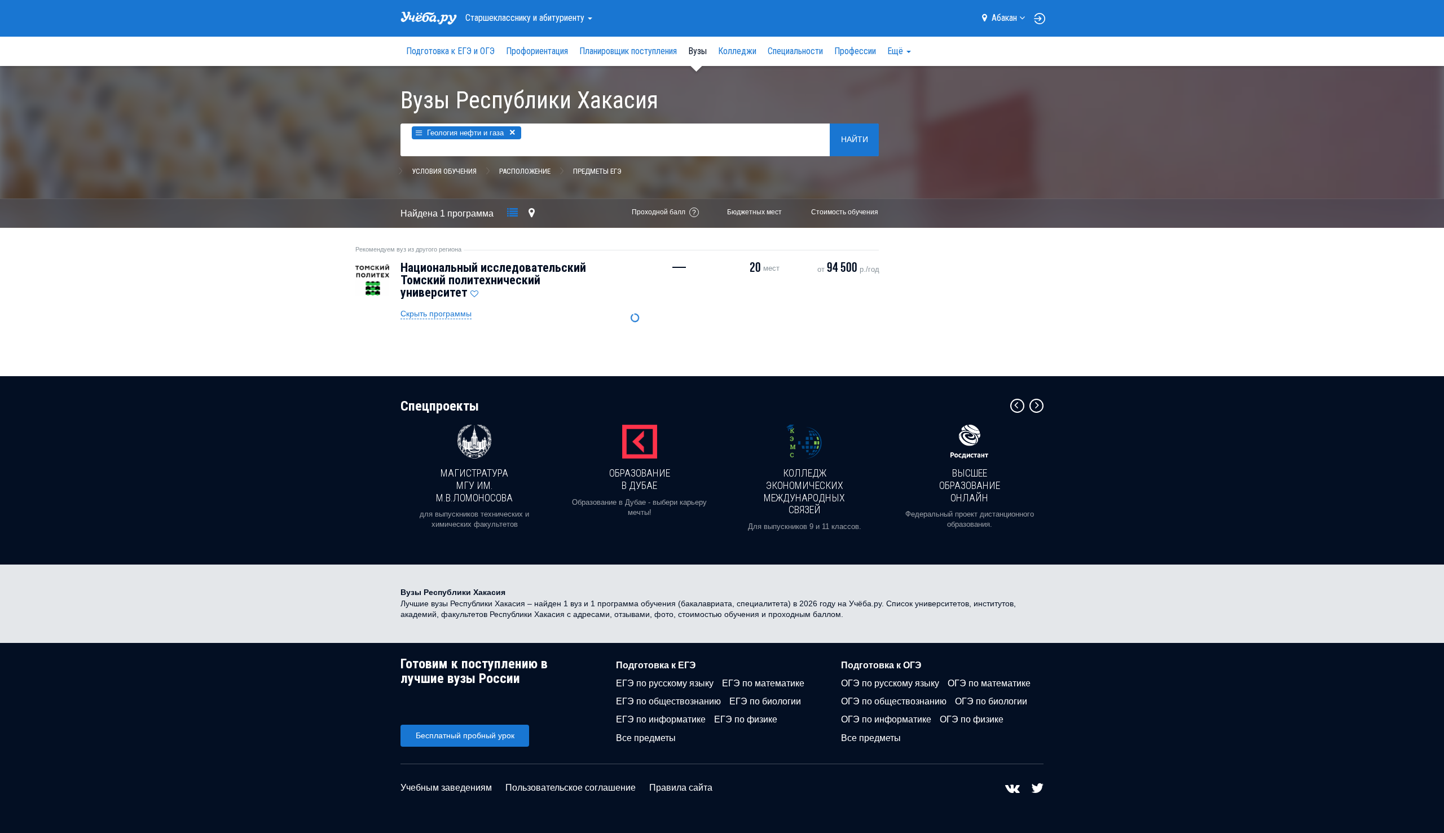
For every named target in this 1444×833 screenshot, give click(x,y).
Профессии (855, 51)
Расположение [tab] (525, 171)
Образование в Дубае (639, 479)
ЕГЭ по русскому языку (665, 683)
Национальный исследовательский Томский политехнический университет (493, 280)
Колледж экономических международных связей (804, 491)
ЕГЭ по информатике (661, 719)
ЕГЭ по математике (763, 683)
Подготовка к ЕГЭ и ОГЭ (450, 51)
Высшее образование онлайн (969, 485)
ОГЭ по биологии (991, 701)
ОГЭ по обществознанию (893, 701)
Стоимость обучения (844, 212)
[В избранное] (474, 291)
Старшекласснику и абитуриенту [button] (526, 17)
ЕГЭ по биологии (765, 701)
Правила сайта (680, 787)
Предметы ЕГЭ (597, 171)
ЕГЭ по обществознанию (668, 701)
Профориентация (537, 51)
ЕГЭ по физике (745, 719)
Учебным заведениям (446, 787)
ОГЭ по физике (971, 719)
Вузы (697, 51)
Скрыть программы (436, 313)
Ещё (896, 51)
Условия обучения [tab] (444, 171)
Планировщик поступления (628, 51)
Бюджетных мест (754, 212)
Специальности (795, 51)
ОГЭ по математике (989, 683)
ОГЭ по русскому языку (890, 683)
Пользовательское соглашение (570, 787)
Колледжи (737, 51)
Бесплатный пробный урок (465, 735)
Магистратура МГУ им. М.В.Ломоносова (474, 485)
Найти (854, 139)
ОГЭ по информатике (886, 719)
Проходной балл (658, 212)
